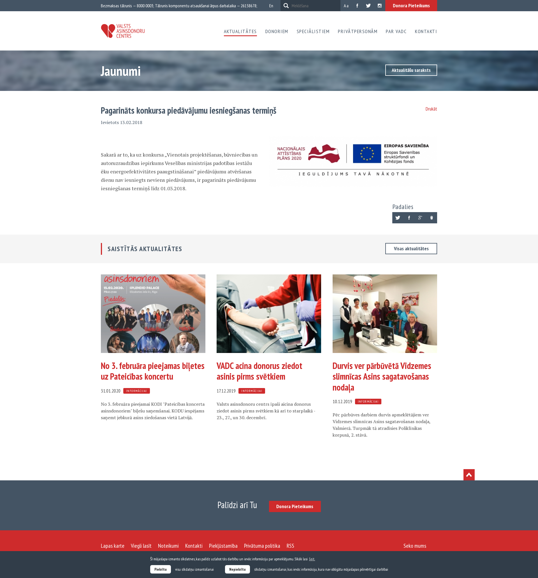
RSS (290, 545)
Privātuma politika (262, 545)
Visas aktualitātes (411, 248)
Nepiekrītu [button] (237, 569)
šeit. (312, 558)
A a (346, 5)
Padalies (403, 206)
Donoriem (276, 31)
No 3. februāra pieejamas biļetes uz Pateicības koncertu (153, 371)
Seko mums (415, 545)
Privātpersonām (357, 31)
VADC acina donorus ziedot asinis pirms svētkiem (259, 371)
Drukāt (431, 108)
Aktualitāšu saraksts (411, 70)
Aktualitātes (240, 31)
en (271, 5)
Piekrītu (160, 569)
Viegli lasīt (141, 545)
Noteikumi (168, 545)
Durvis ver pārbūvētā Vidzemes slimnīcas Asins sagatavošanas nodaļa (382, 376)
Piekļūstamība (223, 545)
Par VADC (396, 31)
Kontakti (426, 31)
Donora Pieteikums (411, 5)
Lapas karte (112, 545)
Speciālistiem (313, 31)
